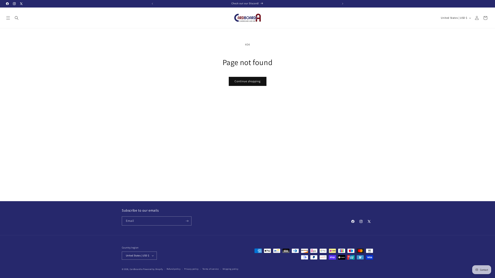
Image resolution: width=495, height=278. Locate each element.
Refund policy (173, 269)
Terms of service (210, 269)
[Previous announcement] (152, 3)
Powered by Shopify (153, 269)
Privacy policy (191, 269)
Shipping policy (231, 269)
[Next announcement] (342, 3)
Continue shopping (248, 81)
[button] (8, 18)
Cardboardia (136, 269)
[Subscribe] (187, 220)
